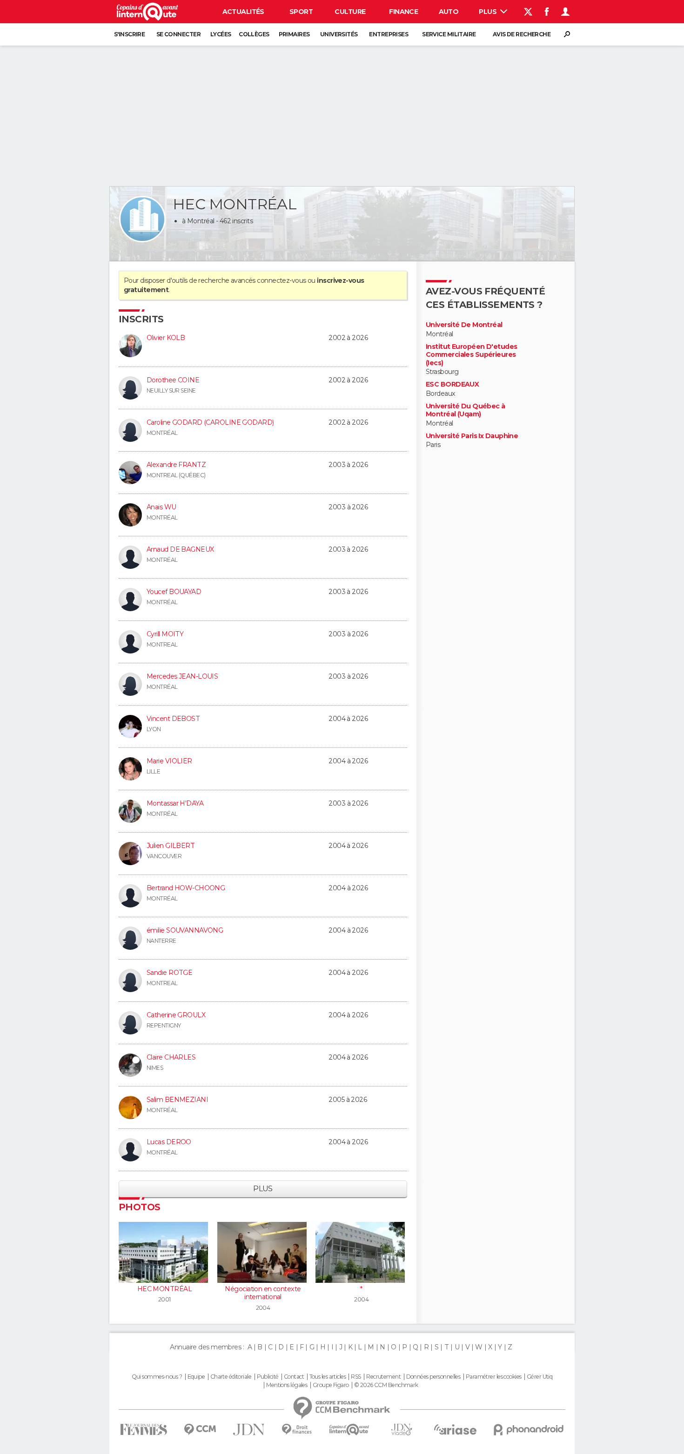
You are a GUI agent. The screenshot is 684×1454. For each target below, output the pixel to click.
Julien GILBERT (170, 845)
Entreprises (388, 34)
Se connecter (178, 34)
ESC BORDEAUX (452, 384)
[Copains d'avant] (349, 1429)
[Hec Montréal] (142, 219)
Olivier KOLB (166, 337)
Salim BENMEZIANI (177, 1099)
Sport (301, 11)
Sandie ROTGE (169, 972)
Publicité (268, 1377)
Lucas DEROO (169, 1142)
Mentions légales (286, 1385)
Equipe (196, 1377)
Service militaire (449, 34)
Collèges (254, 34)
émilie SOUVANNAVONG (185, 930)
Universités (339, 34)
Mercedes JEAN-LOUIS (182, 676)
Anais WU (161, 507)
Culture (350, 11)
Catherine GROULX (176, 1015)
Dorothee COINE (173, 380)
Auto (449, 11)
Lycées (220, 34)
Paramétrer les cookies (494, 1377)
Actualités (243, 11)
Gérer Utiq (539, 1377)
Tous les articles (327, 1377)
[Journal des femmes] (143, 1429)
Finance (403, 11)
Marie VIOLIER (169, 761)
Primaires (294, 34)
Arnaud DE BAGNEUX (180, 549)
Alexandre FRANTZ (176, 464)
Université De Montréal (464, 325)
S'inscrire (129, 34)
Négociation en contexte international (263, 1293)
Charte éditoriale (230, 1377)
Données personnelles (433, 1377)
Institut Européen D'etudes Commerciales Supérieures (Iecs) (471, 355)
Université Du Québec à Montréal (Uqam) (465, 410)
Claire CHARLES (171, 1057)
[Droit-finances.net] (297, 1429)
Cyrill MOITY (165, 634)
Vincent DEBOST (173, 718)
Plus (488, 11)
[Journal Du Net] (249, 1429)
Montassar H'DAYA (175, 803)
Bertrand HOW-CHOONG (186, 888)
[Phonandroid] (528, 1429)
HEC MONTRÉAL (164, 1289)
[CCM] (199, 1429)
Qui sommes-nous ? (157, 1377)
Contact (294, 1377)
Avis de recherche (521, 34)
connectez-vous (281, 280)
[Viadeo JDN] (401, 1429)
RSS (356, 1377)
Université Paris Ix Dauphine (472, 436)
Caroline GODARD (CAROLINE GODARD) (210, 422)
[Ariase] (455, 1429)
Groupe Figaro (331, 1385)
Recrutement (383, 1377)
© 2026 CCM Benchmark (386, 1385)
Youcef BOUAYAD (174, 591)
